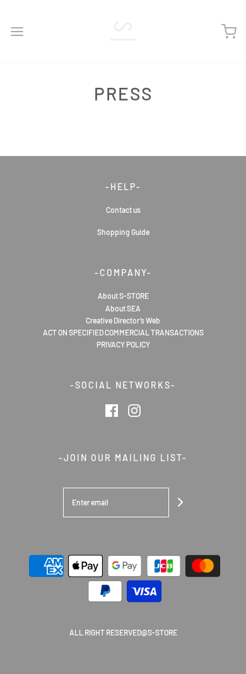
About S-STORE (123, 295)
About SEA (123, 308)
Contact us (123, 209)
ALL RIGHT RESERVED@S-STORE (123, 632)
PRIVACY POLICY (123, 344)
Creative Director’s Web (123, 320)
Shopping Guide (123, 231)
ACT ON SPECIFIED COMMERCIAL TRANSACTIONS (123, 332)
